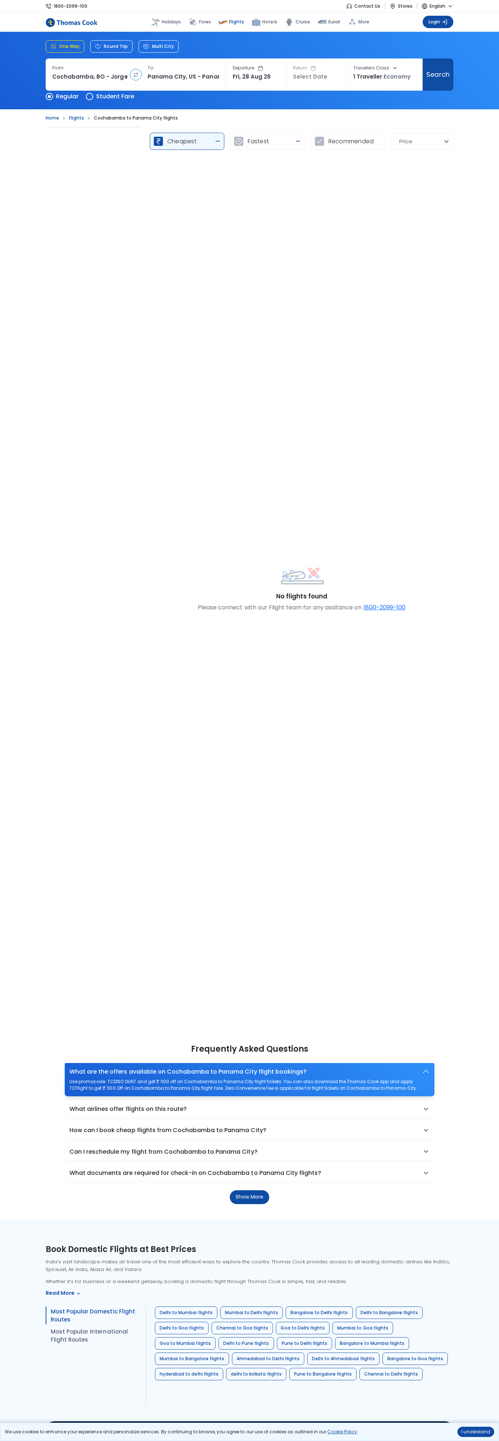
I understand (475, 1432)
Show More (249, 1196)
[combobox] (90, 76)
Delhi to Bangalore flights (389, 1312)
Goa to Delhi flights (303, 1328)
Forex (205, 22)
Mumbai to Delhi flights (251, 1312)
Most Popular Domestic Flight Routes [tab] (93, 1315)
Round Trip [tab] (116, 46)
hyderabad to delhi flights (189, 1374)
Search (437, 74)
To (150, 68)
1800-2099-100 (70, 6)
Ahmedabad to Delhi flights (268, 1358)
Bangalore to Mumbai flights (372, 1343)
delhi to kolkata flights (256, 1374)
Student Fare (115, 96)
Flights (236, 22)
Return (300, 68)
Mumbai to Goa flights (362, 1328)
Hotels (269, 22)
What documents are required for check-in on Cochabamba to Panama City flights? (195, 1173)
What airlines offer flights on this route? (128, 1109)
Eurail (334, 22)
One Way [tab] (69, 46)
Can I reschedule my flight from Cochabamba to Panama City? (163, 1152)
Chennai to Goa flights (242, 1328)
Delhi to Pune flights (246, 1343)
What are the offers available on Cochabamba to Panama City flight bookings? (187, 1071)
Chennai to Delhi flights (391, 1374)
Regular (67, 96)
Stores (405, 6)
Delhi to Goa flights (182, 1328)
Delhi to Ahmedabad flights (343, 1358)
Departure (244, 68)
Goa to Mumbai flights (185, 1343)
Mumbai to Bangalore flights (192, 1358)
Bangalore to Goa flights (415, 1358)
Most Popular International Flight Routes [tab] (89, 1335)
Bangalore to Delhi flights (319, 1312)
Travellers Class (371, 68)
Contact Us (367, 6)
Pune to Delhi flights (305, 1343)
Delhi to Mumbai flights (186, 1312)
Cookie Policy (342, 1432)
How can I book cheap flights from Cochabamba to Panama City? (167, 1130)
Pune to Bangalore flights (323, 1374)
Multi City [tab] (163, 46)
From (58, 68)
